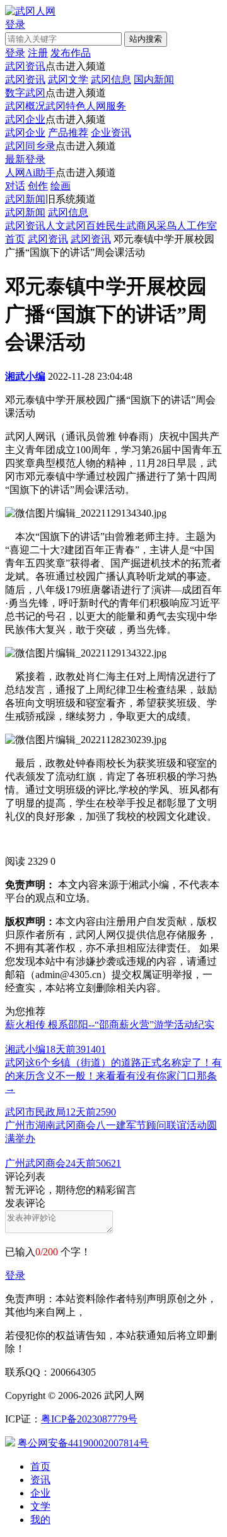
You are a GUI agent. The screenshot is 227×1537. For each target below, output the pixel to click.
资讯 (40, 1479)
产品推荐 (68, 132)
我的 (40, 1519)
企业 (40, 1493)
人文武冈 (65, 225)
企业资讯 (111, 132)
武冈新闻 (25, 199)
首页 (15, 239)
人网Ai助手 (30, 172)
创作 (38, 185)
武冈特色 (65, 106)
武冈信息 (111, 79)
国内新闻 (154, 79)
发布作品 (70, 52)
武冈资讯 (25, 66)
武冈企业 (25, 119)
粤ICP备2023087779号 (89, 1419)
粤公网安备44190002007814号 (83, 1443)
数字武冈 (25, 92)
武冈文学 (68, 79)
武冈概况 (25, 106)
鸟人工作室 (191, 225)
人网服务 (106, 106)
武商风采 (146, 225)
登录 (15, 1275)
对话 (15, 185)
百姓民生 (106, 225)
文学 (40, 1506)
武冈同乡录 (30, 146)
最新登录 (25, 159)
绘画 (60, 185)
